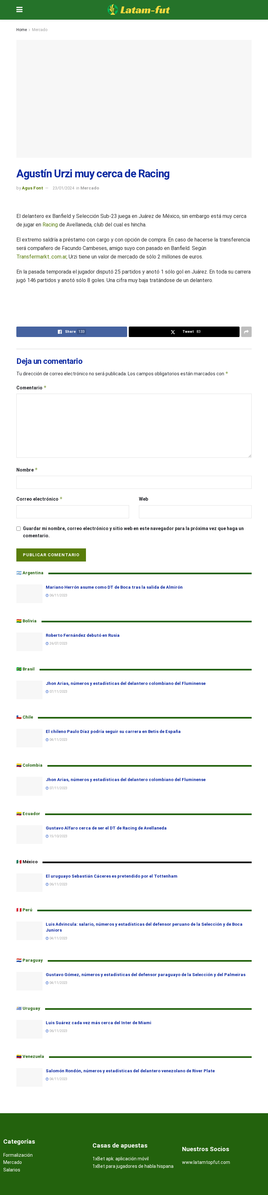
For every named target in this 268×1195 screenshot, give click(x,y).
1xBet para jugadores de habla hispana (133, 1166)
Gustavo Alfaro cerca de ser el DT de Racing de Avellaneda (106, 828)
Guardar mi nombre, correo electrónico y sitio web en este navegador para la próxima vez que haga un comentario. (133, 532)
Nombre (27, 470)
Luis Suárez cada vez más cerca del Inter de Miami (98, 1022)
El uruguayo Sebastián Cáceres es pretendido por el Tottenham (112, 876)
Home (21, 29)
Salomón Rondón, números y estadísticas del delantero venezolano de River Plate (130, 1070)
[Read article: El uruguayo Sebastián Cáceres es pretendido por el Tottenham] (29, 882)
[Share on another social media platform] (246, 332)
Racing (50, 225)
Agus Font (32, 188)
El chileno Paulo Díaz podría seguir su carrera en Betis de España (113, 731)
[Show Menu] (19, 10)
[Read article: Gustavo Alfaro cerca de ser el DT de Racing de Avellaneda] (29, 834)
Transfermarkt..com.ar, (41, 257)
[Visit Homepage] (139, 9)
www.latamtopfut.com (206, 1162)
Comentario (31, 387)
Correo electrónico (39, 499)
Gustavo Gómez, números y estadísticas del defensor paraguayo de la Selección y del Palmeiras (145, 974)
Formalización (18, 1155)
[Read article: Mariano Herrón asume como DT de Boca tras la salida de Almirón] (29, 593)
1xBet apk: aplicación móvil (120, 1158)
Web (143, 499)
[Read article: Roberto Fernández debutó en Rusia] (29, 642)
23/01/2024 (63, 188)
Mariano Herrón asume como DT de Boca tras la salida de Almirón (114, 587)
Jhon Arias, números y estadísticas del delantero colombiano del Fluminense (126, 683)
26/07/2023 (58, 643)
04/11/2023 (58, 739)
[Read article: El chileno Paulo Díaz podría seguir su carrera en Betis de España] (29, 738)
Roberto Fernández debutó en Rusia (83, 635)
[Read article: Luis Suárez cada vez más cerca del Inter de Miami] (29, 1029)
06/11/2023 (58, 595)
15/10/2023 (58, 836)
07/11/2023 (58, 691)
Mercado (39, 29)
